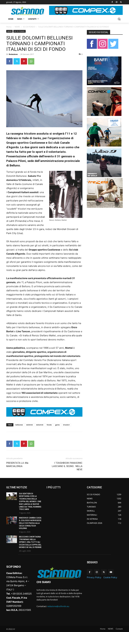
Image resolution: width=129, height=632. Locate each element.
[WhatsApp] (31, 61)
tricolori (66, 425)
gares (57, 425)
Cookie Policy (110, 577)
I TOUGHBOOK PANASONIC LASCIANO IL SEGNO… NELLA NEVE (67, 466)
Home (9, 26)
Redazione (13, 54)
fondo (49, 425)
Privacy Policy (94, 577)
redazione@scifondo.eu (58, 606)
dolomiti (39, 425)
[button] (119, 19)
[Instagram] (116, 2)
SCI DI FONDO (29, 26)
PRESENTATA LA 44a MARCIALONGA (17, 464)
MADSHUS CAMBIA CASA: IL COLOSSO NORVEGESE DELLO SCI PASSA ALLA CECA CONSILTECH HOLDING (30, 523)
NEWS (17, 26)
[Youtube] (111, 572)
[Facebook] (112, 2)
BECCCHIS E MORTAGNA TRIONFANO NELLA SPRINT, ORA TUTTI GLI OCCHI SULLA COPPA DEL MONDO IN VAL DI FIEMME (30, 542)
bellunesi (19, 425)
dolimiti (29, 425)
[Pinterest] (24, 61)
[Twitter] (121, 2)
